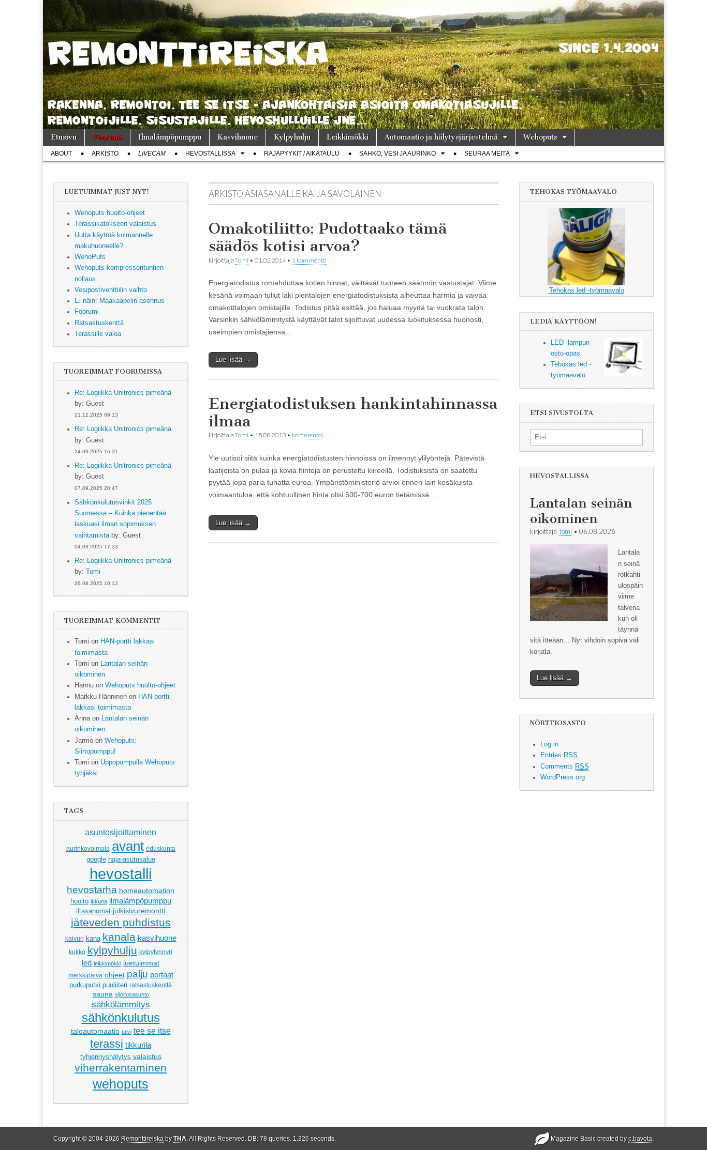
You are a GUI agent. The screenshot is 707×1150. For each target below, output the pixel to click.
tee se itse (152, 1030)
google (96, 859)
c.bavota (640, 1138)
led (87, 962)
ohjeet (115, 975)
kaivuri (74, 938)
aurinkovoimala (88, 848)
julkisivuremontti (139, 911)
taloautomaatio (95, 1031)
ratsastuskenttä (150, 985)
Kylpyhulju (292, 137)
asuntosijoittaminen (120, 832)
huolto (79, 901)
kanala (119, 937)
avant (128, 846)
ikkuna (99, 901)
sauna (103, 994)
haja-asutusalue (131, 859)
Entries (559, 755)
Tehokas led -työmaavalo (586, 290)
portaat (161, 975)
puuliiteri (114, 985)
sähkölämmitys (121, 1004)
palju (137, 974)
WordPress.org (562, 777)
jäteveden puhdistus (121, 922)
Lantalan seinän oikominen (581, 511)
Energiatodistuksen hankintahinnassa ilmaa (353, 412)
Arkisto (105, 153)
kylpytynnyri (155, 952)
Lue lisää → (233, 359)
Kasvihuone (237, 137)
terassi (106, 1043)
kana (93, 938)
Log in (549, 744)
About (61, 153)
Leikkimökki (348, 137)
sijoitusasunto (132, 994)
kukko (77, 952)
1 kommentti (309, 260)
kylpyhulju (112, 950)
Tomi (93, 571)
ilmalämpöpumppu (140, 901)
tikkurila (138, 1044)
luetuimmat (141, 963)
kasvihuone (157, 937)
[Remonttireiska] (353, 64)
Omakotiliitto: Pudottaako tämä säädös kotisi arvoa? (328, 237)
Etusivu (64, 137)
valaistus (147, 1056)
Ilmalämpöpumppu (169, 137)
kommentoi (307, 435)
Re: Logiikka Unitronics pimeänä (123, 392)
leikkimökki (107, 963)
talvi (126, 1032)
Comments (564, 766)
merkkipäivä (85, 975)
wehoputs (121, 1084)
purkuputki (84, 985)
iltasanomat (93, 911)
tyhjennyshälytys (105, 1057)
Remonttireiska (142, 1138)
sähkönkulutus (121, 1017)
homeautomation (146, 890)
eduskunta (160, 848)
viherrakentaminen (121, 1068)
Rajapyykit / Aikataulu (302, 153)
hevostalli (121, 873)
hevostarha (92, 889)
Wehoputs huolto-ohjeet (140, 685)
